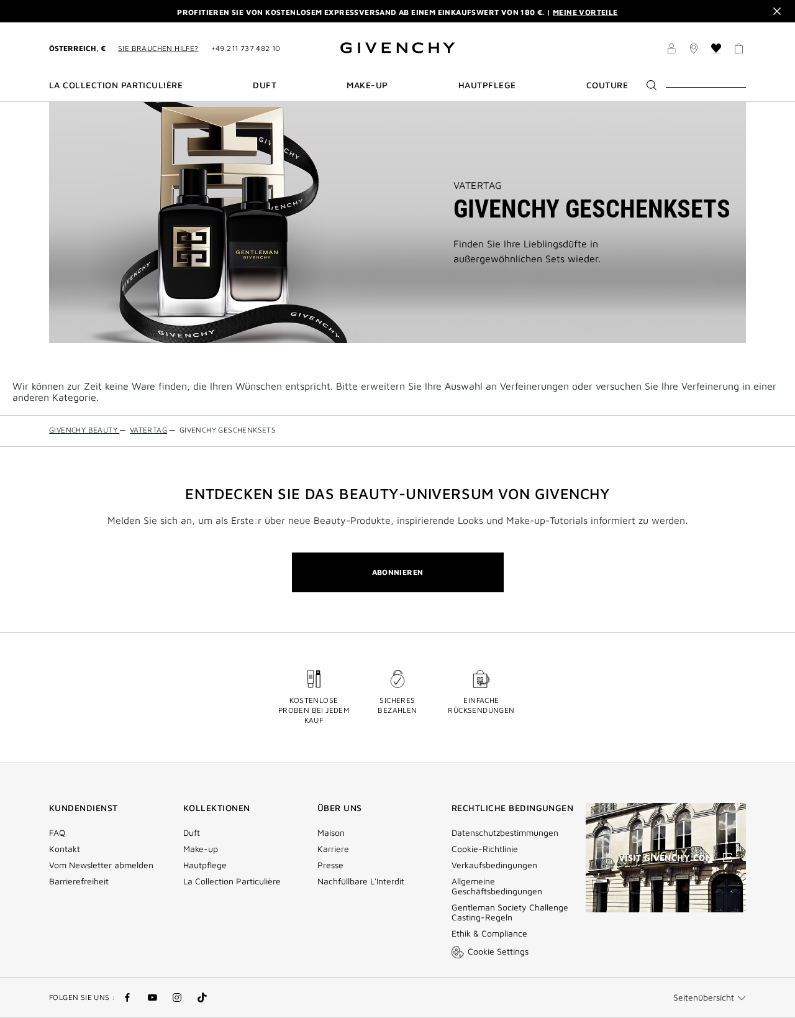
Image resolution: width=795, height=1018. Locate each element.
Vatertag (477, 185)
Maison (331, 833)
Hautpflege (205, 865)
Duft (191, 833)
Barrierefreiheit (79, 881)
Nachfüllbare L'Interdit (360, 881)
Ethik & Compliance (489, 933)
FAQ (57, 833)
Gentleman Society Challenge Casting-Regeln (510, 912)
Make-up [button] (367, 85)
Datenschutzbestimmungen (505, 833)
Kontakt (64, 849)
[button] (671, 50)
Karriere (333, 849)
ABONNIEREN (398, 572)
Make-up (200, 849)
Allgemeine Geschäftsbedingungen (497, 886)
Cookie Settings (498, 951)
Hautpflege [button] (487, 85)
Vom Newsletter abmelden (101, 865)
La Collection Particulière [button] (116, 85)
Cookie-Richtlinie (485, 849)
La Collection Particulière (232, 881)
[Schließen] (777, 11)
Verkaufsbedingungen (496, 865)
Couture (607, 85)
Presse (330, 865)
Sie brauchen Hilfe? (158, 48)
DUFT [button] (264, 85)
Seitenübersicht (703, 997)
